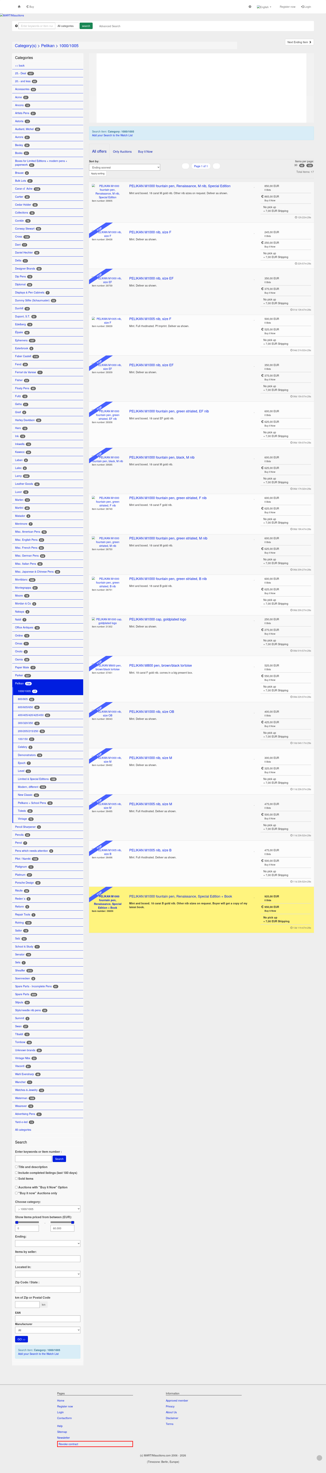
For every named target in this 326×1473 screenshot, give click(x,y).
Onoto (20, 651)
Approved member (177, 1400)
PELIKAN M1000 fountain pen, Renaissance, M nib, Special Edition (180, 185)
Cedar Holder (25, 205)
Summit (21, 1018)
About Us (171, 1412)
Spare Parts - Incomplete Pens (36, 986)
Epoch (23, 763)
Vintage (25, 819)
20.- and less (25, 81)
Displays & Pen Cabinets (31, 292)
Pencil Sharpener (27, 827)
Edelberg (23, 324)
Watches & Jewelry (29, 1090)
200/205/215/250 (31, 731)
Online (21, 635)
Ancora (22, 105)
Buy (31, 6)
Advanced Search (109, 26)
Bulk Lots (23, 181)
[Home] (19, 6)
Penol (20, 843)
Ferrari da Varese (28, 372)
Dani (20, 245)
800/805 (25, 699)
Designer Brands (27, 268)
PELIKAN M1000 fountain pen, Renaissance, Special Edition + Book (180, 896)
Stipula (21, 1002)
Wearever (23, 1106)
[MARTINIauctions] (12, 15)
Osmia (21, 659)
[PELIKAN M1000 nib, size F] (108, 234)
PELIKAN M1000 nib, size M (150, 757)
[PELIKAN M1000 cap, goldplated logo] (108, 621)
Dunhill (21, 308)
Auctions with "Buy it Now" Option (43, 1187)
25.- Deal (24, 73)
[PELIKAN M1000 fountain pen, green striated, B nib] (108, 582)
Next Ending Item (298, 42)
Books (21, 153)
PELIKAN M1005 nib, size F (150, 318)
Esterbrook (23, 348)
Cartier (21, 197)
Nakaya (21, 612)
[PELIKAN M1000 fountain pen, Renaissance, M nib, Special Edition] (108, 191)
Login (307, 6)
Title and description (33, 1167)
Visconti (22, 1066)
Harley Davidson (27, 420)
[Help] (250, 6)
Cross (22, 236)
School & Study (26, 946)
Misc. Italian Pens (28, 564)
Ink (19, 436)
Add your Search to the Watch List (38, 1354)
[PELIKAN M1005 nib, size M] (108, 806)
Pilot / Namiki (26, 859)
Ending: (20, 1236)
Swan (21, 1026)
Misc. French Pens (29, 548)
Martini (21, 508)
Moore (21, 595)
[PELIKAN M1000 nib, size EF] (108, 280)
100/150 (25, 739)
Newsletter (63, 1437)
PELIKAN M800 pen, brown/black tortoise (160, 665)
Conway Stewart (27, 229)
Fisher (21, 380)
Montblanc (24, 579)
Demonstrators (29, 755)
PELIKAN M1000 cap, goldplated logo (157, 619)
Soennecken (24, 978)
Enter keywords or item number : (38, 1152)
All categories (23, 1129)
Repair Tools (24, 914)
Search (59, 1159)
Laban (21, 460)
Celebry (24, 747)
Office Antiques (26, 627)
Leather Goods (26, 484)
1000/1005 (68, 45)
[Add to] (254, 186)
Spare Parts (25, 994)
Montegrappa (25, 588)
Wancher (23, 1082)
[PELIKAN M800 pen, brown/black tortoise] (108, 667)
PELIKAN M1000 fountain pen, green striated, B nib (168, 578)
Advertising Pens (27, 1114)
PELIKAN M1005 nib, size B (150, 849)
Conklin (22, 221)
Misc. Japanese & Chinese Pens (37, 572)
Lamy (21, 476)
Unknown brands (28, 1050)
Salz (20, 938)
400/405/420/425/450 (33, 715)
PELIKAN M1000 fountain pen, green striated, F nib (168, 497)
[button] (264, 6)
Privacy (170, 1406)
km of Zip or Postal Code (32, 1297)
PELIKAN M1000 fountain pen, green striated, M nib (168, 537)
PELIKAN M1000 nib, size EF (151, 278)
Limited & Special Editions (36, 779)
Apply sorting (98, 173)
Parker (22, 675)
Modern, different (31, 787)
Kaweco (22, 452)
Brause (21, 173)
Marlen (22, 500)
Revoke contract (68, 1444)
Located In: (23, 1267)
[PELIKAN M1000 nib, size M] (108, 759)
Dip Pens (23, 276)
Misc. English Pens (29, 540)
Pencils (22, 835)
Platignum (23, 867)
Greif (20, 412)
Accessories (25, 89)
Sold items (25, 1179)
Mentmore (23, 524)
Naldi (20, 619)
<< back (20, 65)
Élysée (21, 332)
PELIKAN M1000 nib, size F (150, 231)
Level (24, 771)
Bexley (21, 145)
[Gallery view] (201, 173)
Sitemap (62, 1432)
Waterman (24, 1098)
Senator (22, 954)
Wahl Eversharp (27, 1074)
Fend (21, 364)
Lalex (20, 468)
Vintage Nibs (25, 1058)
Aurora (21, 137)
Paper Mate (24, 667)
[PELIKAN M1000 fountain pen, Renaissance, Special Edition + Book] (108, 901)
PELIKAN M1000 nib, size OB (151, 711)
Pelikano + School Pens (34, 803)
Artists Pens (25, 113)
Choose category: (28, 1202)
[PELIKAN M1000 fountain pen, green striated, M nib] (108, 542)
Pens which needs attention (33, 851)
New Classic (28, 795)
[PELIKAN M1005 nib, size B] (108, 852)
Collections (24, 212)
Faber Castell (26, 356)
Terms (169, 1424)
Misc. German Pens (29, 556)
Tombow (23, 1042)
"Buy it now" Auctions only (37, 1193)
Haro (20, 428)
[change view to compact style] (206, 173)
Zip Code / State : (27, 1282)
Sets (19, 962)
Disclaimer (172, 1418)
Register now (287, 6)
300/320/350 (28, 723)
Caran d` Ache (27, 189)
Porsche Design (27, 883)
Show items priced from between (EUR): (43, 1217)
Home (60, 1400)
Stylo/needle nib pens (30, 1010)
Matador (22, 516)
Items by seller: (26, 1252)
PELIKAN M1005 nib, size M (150, 803)
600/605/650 (28, 707)
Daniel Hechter (26, 252)
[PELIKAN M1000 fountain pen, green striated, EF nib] (108, 415)
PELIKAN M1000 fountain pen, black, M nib (162, 457)
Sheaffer (23, 970)
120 (310, 165)
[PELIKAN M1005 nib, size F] (108, 320)
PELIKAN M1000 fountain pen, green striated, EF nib (169, 410)
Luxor (21, 492)
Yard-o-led (24, 1122)
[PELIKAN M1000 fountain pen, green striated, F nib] (108, 501)
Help (60, 1426)
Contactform (64, 1418)
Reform (21, 906)
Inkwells (22, 444)
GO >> (21, 1339)
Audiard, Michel (27, 129)
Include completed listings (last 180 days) (47, 1173)
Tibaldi (21, 1034)
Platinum (23, 875)
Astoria (22, 121)
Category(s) (25, 45)
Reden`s (22, 899)
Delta (21, 260)
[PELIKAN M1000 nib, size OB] (108, 713)
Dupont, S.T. (25, 316)
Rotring (22, 923)
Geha (21, 404)
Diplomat (23, 284)
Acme (21, 97)
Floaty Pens (25, 388)
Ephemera (24, 340)
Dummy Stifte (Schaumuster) (35, 300)
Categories (24, 57)
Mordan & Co (25, 603)
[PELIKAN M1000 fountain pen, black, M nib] (108, 459)
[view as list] (196, 173)
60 (302, 165)
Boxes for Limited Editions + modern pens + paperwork (41, 163)
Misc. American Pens (30, 532)
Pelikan (48, 45)
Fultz (20, 396)
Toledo (24, 811)
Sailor (21, 930)
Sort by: (94, 161)
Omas (21, 643)
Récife (21, 890)
